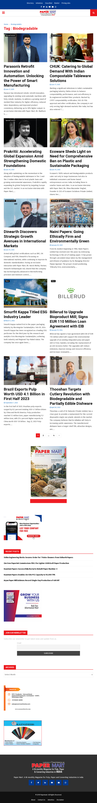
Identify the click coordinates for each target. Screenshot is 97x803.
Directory (30, 3)
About (33, 800)
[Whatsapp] (65, 782)
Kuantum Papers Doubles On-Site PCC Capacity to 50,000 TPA (29, 575)
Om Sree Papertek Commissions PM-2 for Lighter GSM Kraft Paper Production (36, 563)
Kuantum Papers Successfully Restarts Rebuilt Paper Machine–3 (30, 569)
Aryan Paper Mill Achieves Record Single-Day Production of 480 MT (31, 580)
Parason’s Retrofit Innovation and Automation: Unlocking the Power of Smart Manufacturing (24, 75)
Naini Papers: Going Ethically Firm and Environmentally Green (69, 236)
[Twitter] (38, 782)
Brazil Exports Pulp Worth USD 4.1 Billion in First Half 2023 (24, 394)
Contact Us (41, 800)
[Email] (59, 782)
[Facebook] (31, 782)
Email (19, 643)
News (7, 281)
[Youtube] (52, 782)
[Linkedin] (45, 782)
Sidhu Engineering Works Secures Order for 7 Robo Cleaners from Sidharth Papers (38, 557)
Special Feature (10, 35)
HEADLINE (54, 201)
